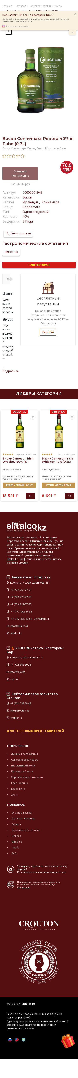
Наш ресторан (39, 265)
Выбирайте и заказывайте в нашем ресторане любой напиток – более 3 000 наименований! (36, 20)
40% (26, 216)
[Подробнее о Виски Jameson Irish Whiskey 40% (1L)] (19, 431)
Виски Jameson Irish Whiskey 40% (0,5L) (57, 460)
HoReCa (16, 836)
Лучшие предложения (24, 754)
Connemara (31, 207)
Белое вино (18, 789)
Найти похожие (20, 233)
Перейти (48, 332)
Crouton (23, 562)
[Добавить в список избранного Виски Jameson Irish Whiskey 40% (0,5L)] (72, 417)
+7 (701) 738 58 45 (20, 703)
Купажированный (12, 479)
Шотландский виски (23, 765)
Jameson (28, 476)
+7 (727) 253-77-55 (20, 590)
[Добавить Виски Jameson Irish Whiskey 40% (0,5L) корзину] (69, 496)
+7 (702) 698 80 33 (20, 664)
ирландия (8, 476)
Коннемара (50, 202)
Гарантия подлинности (25, 830)
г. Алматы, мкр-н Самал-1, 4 (26, 657)
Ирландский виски (22, 771)
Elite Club (16, 841)
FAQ (14, 853)
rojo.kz (14, 679)
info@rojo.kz (17, 672)
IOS (19, 887)
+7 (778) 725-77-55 (20, 597)
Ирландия (31, 202)
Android (26, 887)
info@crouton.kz (19, 710)
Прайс (15, 847)
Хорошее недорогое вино (27, 777)
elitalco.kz (16, 633)
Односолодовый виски (25, 759)
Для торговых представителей (35, 731)
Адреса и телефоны (23, 818)
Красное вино (19, 783)
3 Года (28, 221)
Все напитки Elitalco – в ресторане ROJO (28, 14)
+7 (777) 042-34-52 (21, 611)
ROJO (38, 552)
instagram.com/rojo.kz (17, 26)
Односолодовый (36, 212)
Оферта (16, 824)
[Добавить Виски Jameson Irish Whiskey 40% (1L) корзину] (30, 496)
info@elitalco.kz (19, 626)
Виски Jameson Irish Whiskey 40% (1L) (18, 460)
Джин (14, 794)
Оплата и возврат (21, 812)
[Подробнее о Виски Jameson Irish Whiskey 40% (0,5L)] (58, 431)
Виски (27, 197)
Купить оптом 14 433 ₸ (19, 485)
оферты (11, 1024)
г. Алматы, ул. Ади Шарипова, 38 (29, 582)
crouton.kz (16, 718)
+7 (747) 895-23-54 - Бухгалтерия (29, 618)
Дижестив (11, 252)
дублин (19, 476)
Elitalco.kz (12, 559)
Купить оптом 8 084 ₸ (58, 485)
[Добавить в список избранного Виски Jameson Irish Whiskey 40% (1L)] (33, 417)
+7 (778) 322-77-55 (20, 604)
